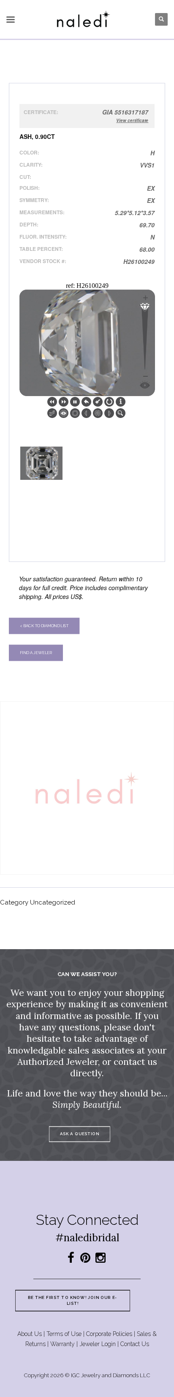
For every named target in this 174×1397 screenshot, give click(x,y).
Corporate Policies (109, 1333)
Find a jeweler (35, 652)
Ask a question (79, 1134)
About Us (29, 1333)
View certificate (132, 120)
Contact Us (134, 1344)
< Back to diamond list (43, 625)
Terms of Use (64, 1333)
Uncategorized (52, 902)
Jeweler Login (97, 1344)
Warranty (62, 1344)
